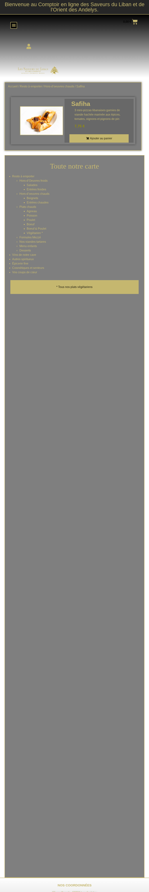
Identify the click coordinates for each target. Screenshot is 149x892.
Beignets (32, 198)
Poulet (31, 219)
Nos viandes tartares (32, 241)
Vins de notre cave (24, 254)
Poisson (32, 215)
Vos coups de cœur (24, 272)
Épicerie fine (20, 263)
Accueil (13, 86)
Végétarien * (35, 233)
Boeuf (30, 224)
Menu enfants (28, 246)
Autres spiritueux (23, 259)
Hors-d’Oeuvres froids (33, 180)
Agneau (32, 211)
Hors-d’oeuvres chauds (34, 193)
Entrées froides (36, 189)
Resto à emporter (23, 176)
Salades (32, 185)
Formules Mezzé (30, 237)
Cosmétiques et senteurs (28, 267)
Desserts (25, 250)
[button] (13, 25)
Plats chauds (27, 206)
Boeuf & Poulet (36, 228)
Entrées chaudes (38, 202)
